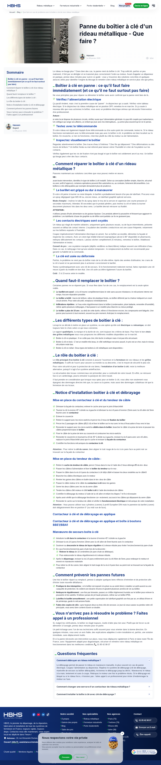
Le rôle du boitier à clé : (16, 101)
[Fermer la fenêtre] (122, 733)
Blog (63, 726)
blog (18, 12)
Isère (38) (112, 730)
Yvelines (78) (113, 722)
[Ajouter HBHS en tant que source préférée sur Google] (144, 752)
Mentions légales (26, 752)
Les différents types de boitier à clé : (21, 98)
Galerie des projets (69, 722)
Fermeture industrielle (69, 5)
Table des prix (67, 730)
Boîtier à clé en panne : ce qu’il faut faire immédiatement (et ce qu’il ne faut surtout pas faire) (26, 81)
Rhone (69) (113, 726)
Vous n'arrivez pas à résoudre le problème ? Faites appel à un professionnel (25, 113)
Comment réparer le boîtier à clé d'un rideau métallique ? (25, 89)
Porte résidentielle (95, 5)
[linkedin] (43, 714)
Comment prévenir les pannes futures (22, 109)
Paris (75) (112, 719)
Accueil (12, 12)
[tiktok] (48, 714)
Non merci (80, 757)
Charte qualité (10, 752)
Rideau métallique (44, 5)
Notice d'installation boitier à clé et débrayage (26, 105)
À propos (65, 719)
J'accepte (65, 757)
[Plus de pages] (153, 5)
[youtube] (38, 714)
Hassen (16, 125)
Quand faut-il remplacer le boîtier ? (21, 94)
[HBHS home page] (14, 5)
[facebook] (34, 714)
